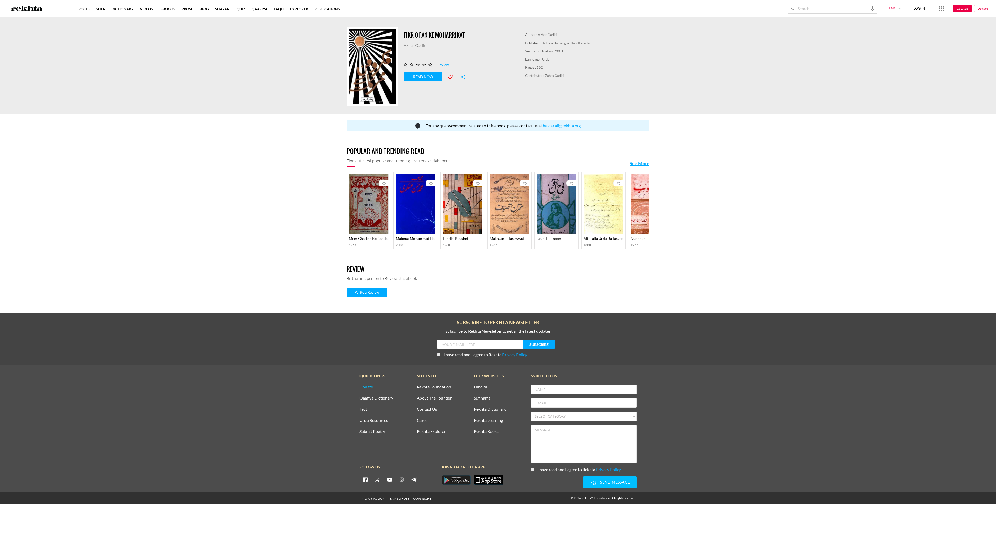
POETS (84, 9)
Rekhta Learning (488, 420)
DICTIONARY (123, 9)
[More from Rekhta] (941, 8)
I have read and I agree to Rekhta (485, 354)
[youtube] (389, 479)
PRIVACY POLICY (371, 498)
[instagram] (402, 479)
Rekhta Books (486, 431)
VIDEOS (146, 9)
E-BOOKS (167, 9)
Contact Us (427, 409)
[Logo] (26, 9)
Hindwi (480, 387)
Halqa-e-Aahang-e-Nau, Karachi (565, 43)
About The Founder (434, 398)
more (351, 9)
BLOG (204, 9)
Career (423, 420)
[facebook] (365, 479)
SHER (100, 9)
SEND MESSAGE (615, 482)
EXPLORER (299, 9)
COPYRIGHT (422, 498)
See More (639, 163)
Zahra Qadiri (554, 76)
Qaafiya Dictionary (376, 398)
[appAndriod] (456, 480)
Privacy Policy (514, 354)
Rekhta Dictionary (490, 409)
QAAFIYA (259, 9)
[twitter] (377, 479)
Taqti (363, 409)
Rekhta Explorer (431, 431)
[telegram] (414, 479)
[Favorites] (452, 76)
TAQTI (279, 9)
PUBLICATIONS (327, 9)
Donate (983, 8)
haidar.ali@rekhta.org (562, 125)
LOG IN (919, 8)
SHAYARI (222, 9)
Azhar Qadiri (547, 35)
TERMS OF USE (398, 498)
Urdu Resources (373, 420)
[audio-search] (872, 8)
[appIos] (488, 480)
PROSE (187, 9)
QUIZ (241, 9)
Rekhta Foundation (434, 387)
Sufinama (482, 398)
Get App (962, 8)
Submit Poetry (372, 431)
